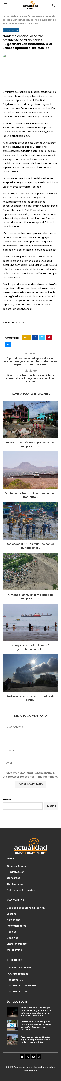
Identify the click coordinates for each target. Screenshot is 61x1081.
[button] (53, 5)
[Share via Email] (8, 344)
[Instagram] (39, 1056)
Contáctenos (15, 884)
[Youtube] (33, 1056)
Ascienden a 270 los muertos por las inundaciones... (30, 545)
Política (11, 932)
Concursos (13, 878)
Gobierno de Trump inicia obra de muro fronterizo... (31, 495)
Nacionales (13, 919)
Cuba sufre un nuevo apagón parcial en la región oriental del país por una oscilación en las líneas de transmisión (36, 1012)
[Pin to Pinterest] (49, 337)
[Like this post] (27, 337)
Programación (15, 872)
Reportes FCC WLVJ (19, 991)
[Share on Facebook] (35, 337)
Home (6, 16)
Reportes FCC (15, 979)
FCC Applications (17, 973)
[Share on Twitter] (42, 337)
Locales (11, 913)
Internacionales (16, 925)
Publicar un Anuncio (19, 967)
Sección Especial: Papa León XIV (26, 907)
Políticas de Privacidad (21, 890)
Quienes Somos (16, 866)
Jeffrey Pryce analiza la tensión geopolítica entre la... (30, 647)
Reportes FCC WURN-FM (21, 985)
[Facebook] (22, 1056)
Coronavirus (14, 949)
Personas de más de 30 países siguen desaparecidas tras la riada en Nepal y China (36, 1039)
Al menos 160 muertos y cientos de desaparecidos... (30, 596)
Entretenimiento (17, 943)
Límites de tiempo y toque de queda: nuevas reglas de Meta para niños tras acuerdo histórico (36, 1025)
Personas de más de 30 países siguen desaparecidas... (30, 444)
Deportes (12, 938)
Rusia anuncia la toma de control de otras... (30, 698)
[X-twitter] (27, 1056)
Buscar (7, 799)
